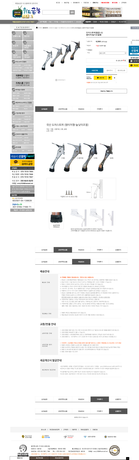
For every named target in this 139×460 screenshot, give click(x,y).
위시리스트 (121, 70)
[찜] (115, 78)
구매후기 (100, 109)
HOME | (40, 28)
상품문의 (118, 109)
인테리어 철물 (53, 28)
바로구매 (95, 70)
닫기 (131, 42)
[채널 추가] (110, 78)
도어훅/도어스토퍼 (64, 28)
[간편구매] (100, 78)
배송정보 (81, 109)
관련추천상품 (62, 109)
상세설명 (44, 109)
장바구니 (110, 70)
